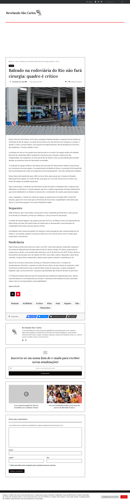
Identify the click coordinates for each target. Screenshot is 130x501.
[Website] (23, 340)
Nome (11, 450)
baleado (15, 303)
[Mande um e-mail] (26, 82)
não (58, 303)
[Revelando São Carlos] (24, 13)
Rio (78, 303)
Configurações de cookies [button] (110, 497)
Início (12, 61)
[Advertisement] (65, 40)
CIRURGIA (28, 303)
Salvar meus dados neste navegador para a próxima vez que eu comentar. (33, 465)
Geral (17, 61)
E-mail (11, 457)
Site (48, 457)
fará (50, 303)
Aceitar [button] (124, 497)
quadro (68, 303)
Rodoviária (46, 308)
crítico (40, 303)
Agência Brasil (14, 286)
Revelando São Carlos (18, 82)
